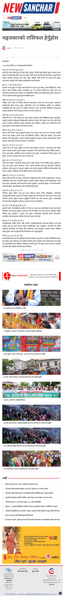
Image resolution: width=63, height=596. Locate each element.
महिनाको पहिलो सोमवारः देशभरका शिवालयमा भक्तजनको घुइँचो (24, 446)
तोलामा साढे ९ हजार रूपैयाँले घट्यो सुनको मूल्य (21, 484)
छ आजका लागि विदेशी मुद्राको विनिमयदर (19, 515)
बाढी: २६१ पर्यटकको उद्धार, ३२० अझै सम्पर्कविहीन (23, 502)
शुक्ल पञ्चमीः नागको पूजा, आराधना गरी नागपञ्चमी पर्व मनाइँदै (24, 354)
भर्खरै (4, 478)
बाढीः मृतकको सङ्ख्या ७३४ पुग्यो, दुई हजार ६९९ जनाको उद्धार (26, 489)
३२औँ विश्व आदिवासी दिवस (14, 400)
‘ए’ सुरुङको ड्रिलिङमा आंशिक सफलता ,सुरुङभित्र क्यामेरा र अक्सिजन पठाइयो (31, 506)
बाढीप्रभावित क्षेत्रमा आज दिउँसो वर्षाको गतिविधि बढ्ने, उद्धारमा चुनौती (29, 493)
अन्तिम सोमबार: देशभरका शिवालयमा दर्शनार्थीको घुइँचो (22, 377)
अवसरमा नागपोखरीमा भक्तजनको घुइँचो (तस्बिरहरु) (22, 331)
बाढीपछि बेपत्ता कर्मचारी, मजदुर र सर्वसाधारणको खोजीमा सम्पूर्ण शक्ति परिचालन (33, 511)
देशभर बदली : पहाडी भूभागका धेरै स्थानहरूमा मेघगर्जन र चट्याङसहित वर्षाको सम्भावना (32, 520)
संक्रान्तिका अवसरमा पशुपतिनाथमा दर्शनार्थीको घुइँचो (20, 469)
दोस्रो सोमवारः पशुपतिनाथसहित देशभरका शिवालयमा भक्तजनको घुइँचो (27, 423)
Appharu (55, 594)
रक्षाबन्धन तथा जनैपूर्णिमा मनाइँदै (14, 308)
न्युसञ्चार (9, 48)
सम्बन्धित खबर (31, 284)
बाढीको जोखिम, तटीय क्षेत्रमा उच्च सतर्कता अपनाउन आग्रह (28, 497)
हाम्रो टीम (51, 584)
